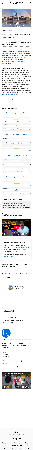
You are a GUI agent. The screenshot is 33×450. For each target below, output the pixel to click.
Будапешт (26, 264)
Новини (15, 445)
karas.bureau (20, 434)
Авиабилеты (19, 264)
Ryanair (12, 264)
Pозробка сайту (13, 434)
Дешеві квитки (7, 443)
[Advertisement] (16, 408)
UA (21, 445)
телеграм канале (8, 44)
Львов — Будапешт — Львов (16, 113)
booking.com (8, 256)
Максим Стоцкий (19, 288)
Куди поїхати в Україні (22, 443)
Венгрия (4, 266)
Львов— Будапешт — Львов (16, 156)
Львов (10, 266)
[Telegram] (15, 366)
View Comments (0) (15, 296)
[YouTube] (18, 366)
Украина (15, 266)
